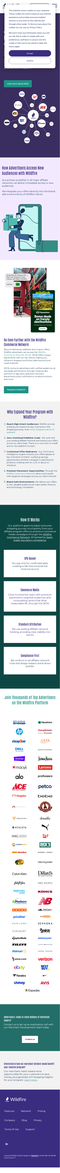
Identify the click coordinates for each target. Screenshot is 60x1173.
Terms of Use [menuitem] (11, 1129)
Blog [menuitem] (24, 1120)
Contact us (30, 1039)
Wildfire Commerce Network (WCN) (25, 353)
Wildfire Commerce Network (21, 473)
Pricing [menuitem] (41, 1111)
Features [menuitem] (9, 1111)
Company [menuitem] (9, 1120)
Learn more (30, 1080)
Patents (34, 1156)
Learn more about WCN (18, 84)
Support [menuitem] (30, 1129)
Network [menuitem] (26, 1111)
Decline (30, 60)
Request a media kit (16, 390)
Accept (30, 53)
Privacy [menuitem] (38, 1120)
